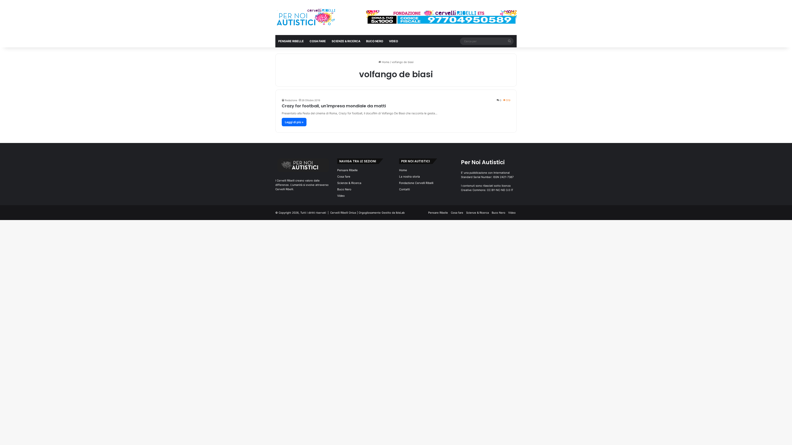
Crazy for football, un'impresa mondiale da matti (334, 106)
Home (385, 62)
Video (393, 41)
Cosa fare (318, 41)
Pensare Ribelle (291, 41)
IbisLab (400, 212)
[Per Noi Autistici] (305, 17)
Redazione (291, 100)
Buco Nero (374, 41)
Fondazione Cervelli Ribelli (416, 183)
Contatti (404, 189)
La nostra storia (409, 176)
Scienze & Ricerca (346, 41)
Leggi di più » (294, 122)
